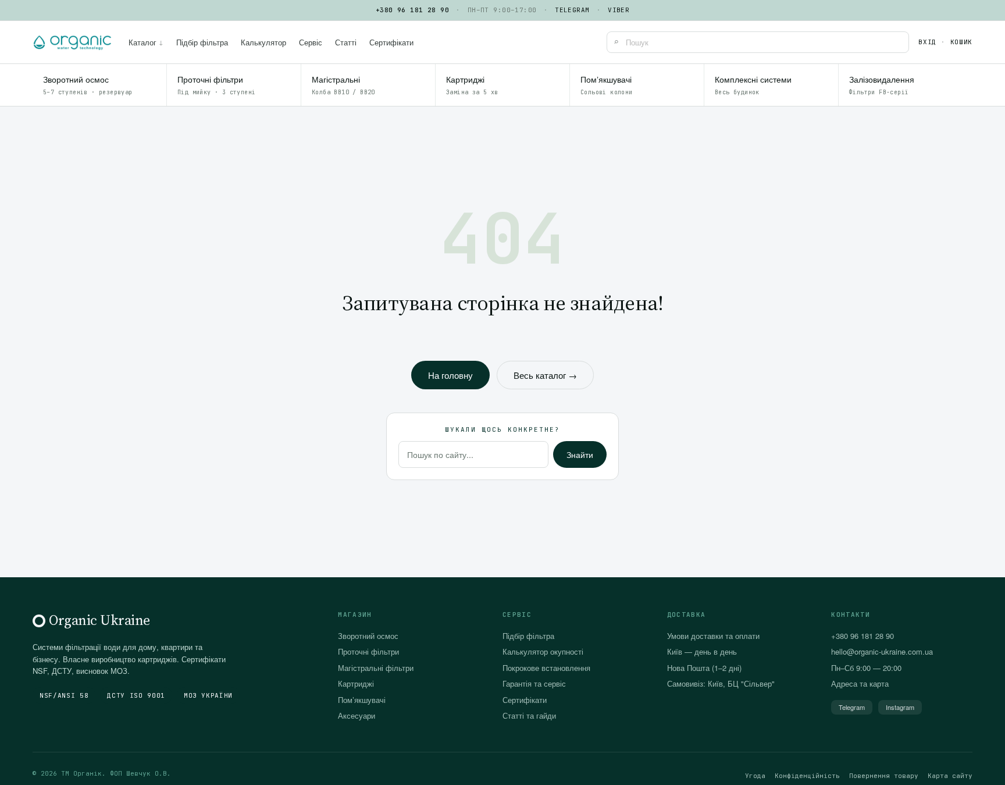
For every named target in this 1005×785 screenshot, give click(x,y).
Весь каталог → (545, 375)
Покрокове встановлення (546, 667)
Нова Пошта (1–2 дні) (704, 667)
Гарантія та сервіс (534, 683)
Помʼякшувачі (362, 699)
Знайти (579, 454)
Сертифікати (391, 42)
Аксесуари (356, 715)
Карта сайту (950, 776)
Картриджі (356, 683)
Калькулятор (263, 42)
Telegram (572, 10)
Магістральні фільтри (376, 667)
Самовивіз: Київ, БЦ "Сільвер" (721, 683)
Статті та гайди (529, 715)
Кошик (961, 42)
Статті (346, 42)
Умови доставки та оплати (713, 635)
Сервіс (310, 42)
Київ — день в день (702, 651)
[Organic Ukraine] (72, 42)
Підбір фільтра (202, 42)
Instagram (900, 707)
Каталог (146, 42)
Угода (755, 776)
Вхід (927, 42)
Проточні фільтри (368, 651)
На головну (450, 375)
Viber (618, 10)
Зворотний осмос (368, 635)
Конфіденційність (807, 776)
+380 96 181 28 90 (412, 10)
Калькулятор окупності (542, 651)
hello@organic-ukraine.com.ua (882, 651)
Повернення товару (883, 776)
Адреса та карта (860, 683)
